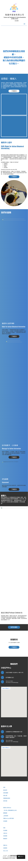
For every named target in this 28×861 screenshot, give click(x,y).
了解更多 (14, 91)
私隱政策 (5, 848)
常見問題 (5, 835)
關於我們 (5, 790)
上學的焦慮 (5, 815)
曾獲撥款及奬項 (6, 798)
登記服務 (17, 20)
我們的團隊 (14, 627)
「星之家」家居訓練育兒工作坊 (10, 810)
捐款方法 (5, 845)
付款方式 (5, 833)
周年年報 (5, 800)
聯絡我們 (5, 838)
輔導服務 (5, 813)
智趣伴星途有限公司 (14, 15)
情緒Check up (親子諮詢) (8, 818)
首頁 (4, 787)
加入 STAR (5, 850)
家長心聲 (5, 795)
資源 (4, 827)
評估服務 (5, 821)
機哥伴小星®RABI (7, 807)
